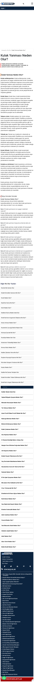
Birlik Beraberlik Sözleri (9, 638)
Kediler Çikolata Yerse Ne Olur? (10, 352)
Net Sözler (5, 672)
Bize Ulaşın (5, 563)
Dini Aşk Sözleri (7, 655)
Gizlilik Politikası (6, 557)
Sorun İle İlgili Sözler (8, 613)
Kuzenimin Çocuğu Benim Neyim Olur (12, 327)
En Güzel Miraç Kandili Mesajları (11, 642)
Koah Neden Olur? (6, 298)
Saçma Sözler (6, 630)
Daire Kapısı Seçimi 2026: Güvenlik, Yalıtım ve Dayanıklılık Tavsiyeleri (17, 574)
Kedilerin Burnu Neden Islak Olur (10, 313)
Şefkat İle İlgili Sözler (8, 611)
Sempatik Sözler (7, 632)
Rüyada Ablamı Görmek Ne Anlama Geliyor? (14, 577)
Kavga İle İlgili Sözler (8, 666)
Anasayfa (4, 50)
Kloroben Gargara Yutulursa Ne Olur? (12, 362)
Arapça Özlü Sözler (8, 594)
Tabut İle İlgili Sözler (8, 668)
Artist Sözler (6, 590)
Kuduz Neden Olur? (6, 367)
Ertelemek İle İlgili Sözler (9, 640)
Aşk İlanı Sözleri (7, 605)
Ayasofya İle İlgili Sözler (9, 636)
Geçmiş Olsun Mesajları (9, 670)
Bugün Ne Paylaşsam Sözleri (10, 674)
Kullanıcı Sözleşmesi (7, 559)
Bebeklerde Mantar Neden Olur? (11, 579)
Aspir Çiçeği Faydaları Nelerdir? (11, 581)
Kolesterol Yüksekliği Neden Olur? (11, 342)
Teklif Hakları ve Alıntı (7, 561)
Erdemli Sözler (6, 588)
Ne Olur (9, 50)
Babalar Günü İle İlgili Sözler (10, 623)
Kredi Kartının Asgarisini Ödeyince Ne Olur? (13, 317)
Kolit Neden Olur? (6, 308)
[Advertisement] (17, 30)
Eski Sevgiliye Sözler (8, 609)
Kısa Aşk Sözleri (7, 653)
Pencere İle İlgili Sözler (8, 628)
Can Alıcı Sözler (7, 619)
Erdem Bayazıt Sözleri (8, 649)
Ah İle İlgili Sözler (7, 634)
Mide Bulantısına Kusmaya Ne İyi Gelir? (13, 583)
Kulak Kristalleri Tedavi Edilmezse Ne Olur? (13, 377)
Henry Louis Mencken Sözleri (10, 607)
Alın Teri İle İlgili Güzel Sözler (10, 598)
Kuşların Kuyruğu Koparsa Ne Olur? (11, 357)
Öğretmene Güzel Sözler (9, 602)
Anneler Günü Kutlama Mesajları (11, 645)
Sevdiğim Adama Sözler (9, 615)
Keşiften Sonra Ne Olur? (8, 303)
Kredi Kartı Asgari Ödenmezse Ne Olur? (12, 382)
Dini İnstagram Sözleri (8, 651)
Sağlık (2, 8)
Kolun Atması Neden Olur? (8, 323)
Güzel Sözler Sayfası (8, 592)
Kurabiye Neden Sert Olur (8, 337)
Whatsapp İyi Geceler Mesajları (11, 647)
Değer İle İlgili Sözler (8, 657)
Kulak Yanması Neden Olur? (19, 50)
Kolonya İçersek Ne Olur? (8, 332)
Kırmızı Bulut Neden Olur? (8, 347)
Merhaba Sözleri (7, 586)
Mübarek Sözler (7, 596)
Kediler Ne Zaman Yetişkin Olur (10, 372)
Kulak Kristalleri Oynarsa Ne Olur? (11, 293)
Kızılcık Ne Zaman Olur (7, 288)
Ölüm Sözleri (6, 661)
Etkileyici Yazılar (7, 617)
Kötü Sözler (6, 600)
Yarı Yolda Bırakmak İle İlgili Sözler (11, 621)
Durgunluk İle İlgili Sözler (9, 659)
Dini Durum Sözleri (7, 626)
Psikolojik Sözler (7, 663)
